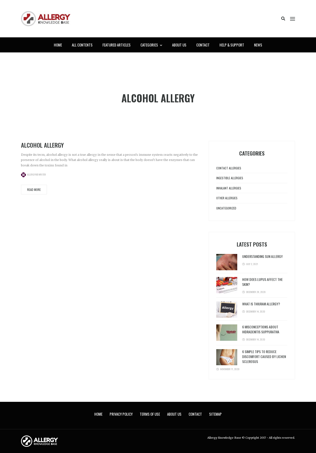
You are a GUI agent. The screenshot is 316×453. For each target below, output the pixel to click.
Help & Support (231, 44)
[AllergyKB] (45, 18)
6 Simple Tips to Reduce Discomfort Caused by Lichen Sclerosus (264, 356)
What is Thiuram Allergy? (261, 303)
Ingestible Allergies (229, 178)
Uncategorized (226, 208)
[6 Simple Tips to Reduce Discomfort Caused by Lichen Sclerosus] (226, 357)
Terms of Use (150, 414)
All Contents (82, 44)
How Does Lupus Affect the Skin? (262, 282)
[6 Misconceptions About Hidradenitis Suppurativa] (226, 332)
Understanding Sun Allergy (262, 256)
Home (58, 44)
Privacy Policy (121, 414)
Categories (149, 44)
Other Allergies (226, 198)
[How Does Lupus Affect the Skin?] (226, 285)
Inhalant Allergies (228, 188)
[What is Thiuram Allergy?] (226, 309)
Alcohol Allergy (42, 144)
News (258, 44)
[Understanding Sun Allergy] (226, 262)
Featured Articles (116, 44)
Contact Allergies (228, 168)
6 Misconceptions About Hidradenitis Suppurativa (260, 329)
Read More (34, 189)
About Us (179, 44)
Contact (203, 44)
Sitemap (215, 414)
